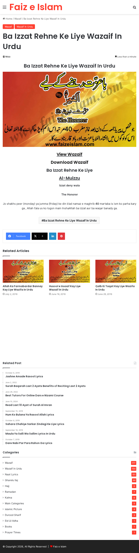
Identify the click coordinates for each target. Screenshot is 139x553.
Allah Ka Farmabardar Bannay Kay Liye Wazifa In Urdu (23, 287)
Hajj (7, 486)
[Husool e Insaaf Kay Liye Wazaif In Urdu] (69, 271)
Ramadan (10, 491)
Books (8, 526)
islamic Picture (13, 509)
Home (8, 18)
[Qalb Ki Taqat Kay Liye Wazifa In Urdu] (115, 271)
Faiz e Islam (59, 546)
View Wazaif (69, 154)
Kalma (8, 497)
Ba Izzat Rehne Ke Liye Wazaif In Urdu (70, 220)
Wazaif (18, 18)
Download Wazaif (69, 162)
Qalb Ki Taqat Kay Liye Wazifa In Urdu (115, 287)
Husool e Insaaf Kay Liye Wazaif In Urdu (65, 287)
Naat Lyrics (11, 474)
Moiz (7, 56)
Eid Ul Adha (11, 520)
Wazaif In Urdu (25, 26)
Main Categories (14, 503)
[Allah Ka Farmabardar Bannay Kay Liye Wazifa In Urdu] (23, 271)
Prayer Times (12, 532)
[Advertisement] (69, 326)
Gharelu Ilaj (11, 480)
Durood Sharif (13, 515)
